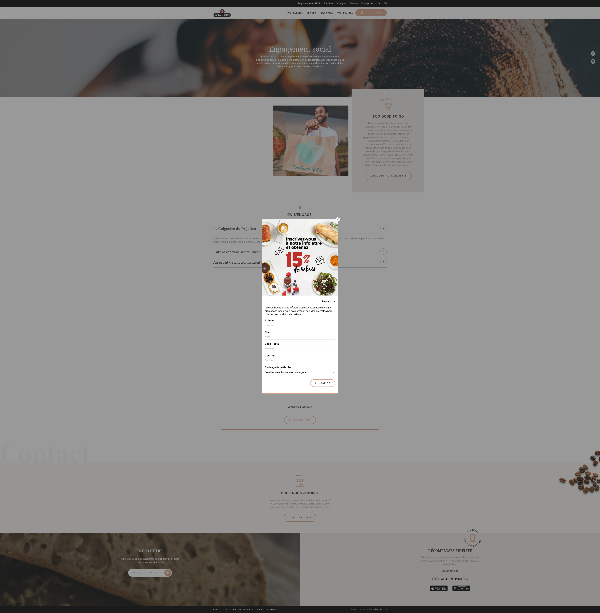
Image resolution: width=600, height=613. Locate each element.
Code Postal (272, 343)
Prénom (269, 320)
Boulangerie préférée (278, 367)
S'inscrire (322, 383)
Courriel (270, 355)
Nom (267, 332)
